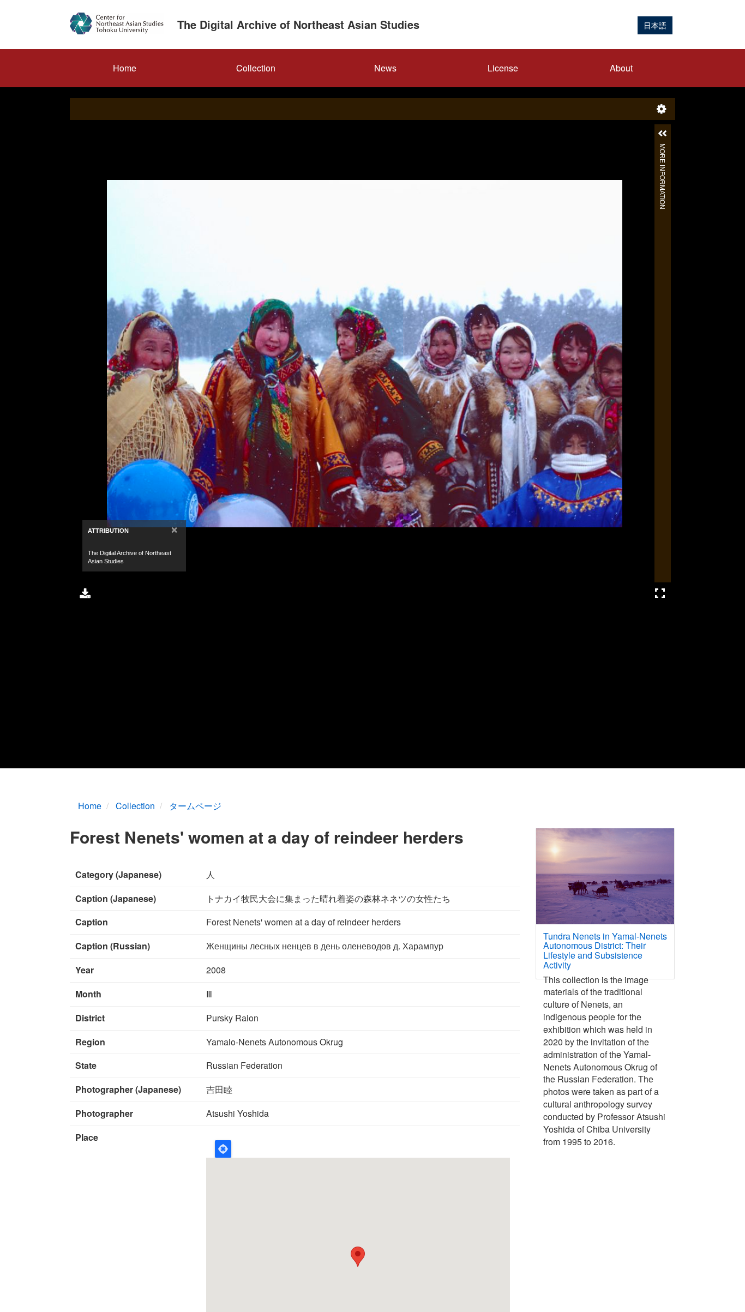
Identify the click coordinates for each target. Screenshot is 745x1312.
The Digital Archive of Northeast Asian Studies (298, 24)
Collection (255, 68)
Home (124, 68)
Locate (223, 1149)
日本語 (655, 25)
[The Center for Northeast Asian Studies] (121, 23)
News (385, 68)
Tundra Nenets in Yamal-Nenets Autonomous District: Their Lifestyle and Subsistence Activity (605, 950)
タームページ (195, 805)
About (621, 68)
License (503, 68)
